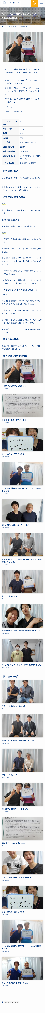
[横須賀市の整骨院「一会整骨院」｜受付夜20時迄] (11, 3)
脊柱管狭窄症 (8, 18)
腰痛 (15, 18)
